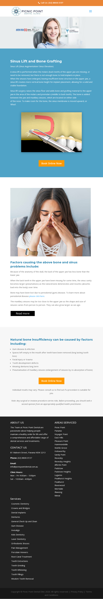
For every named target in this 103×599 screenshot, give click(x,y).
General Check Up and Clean (24, 521)
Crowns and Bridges (20, 508)
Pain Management (19, 547)
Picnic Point (60, 427)
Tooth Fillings (17, 574)
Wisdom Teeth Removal (22, 578)
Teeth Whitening (19, 570)
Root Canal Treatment (21, 556)
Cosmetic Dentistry (20, 503)
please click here (36, 296)
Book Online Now (51, 163)
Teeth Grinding (18, 565)
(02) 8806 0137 (55, 3)
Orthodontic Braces (20, 543)
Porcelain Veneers (19, 552)
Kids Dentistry (18, 534)
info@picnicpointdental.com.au (24, 466)
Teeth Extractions (19, 561)
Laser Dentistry (18, 539)
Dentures (15, 517)
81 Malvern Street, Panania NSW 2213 (28, 452)
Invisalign (15, 530)
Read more (23, 313)
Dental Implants (18, 512)
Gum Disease (17, 525)
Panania (58, 430)
